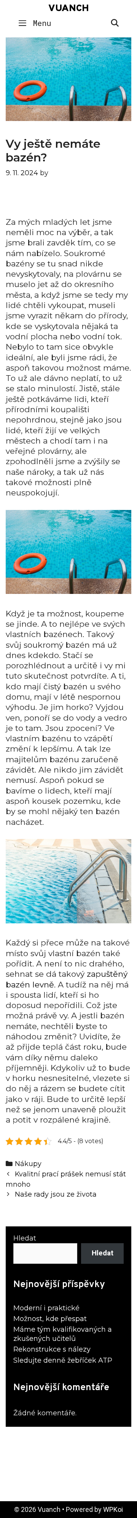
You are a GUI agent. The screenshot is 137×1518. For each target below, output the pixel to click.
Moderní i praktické (46, 1308)
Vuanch (68, 9)
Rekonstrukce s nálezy (52, 1349)
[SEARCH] (115, 23)
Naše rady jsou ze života (56, 1194)
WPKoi (113, 1509)
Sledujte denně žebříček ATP (62, 1360)
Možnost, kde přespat (50, 1319)
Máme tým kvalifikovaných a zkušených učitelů (62, 1333)
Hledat (24, 1238)
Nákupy (28, 1164)
